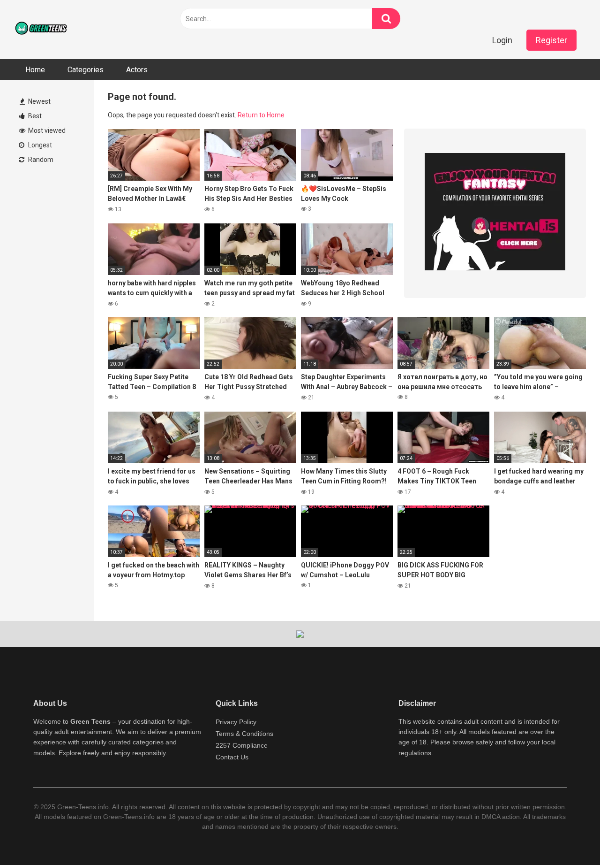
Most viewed (46, 130)
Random (40, 159)
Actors (137, 69)
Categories (86, 69)
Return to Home (261, 115)
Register (551, 40)
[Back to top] (568, 836)
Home (35, 69)
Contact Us (232, 757)
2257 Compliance (242, 745)
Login (502, 40)
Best (34, 116)
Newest (39, 101)
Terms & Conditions (244, 733)
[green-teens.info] (42, 29)
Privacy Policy (236, 722)
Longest (39, 145)
